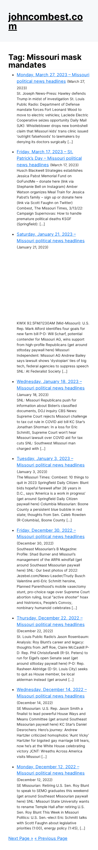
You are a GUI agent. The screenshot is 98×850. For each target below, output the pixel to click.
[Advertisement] (53, 285)
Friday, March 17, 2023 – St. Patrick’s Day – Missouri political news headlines (49, 158)
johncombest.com (45, 21)
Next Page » (20, 838)
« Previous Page (50, 838)
